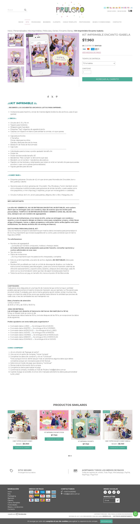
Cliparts (56, 22)
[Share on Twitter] (52, 97)
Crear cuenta (111, 11)
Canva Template (70, 22)
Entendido (106, 521)
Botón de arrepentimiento (122, 516)
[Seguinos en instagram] (105, 492)
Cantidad (86, 69)
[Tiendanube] (17, 515)
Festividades (84, 22)
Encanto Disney (66, 31)
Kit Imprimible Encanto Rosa (54, 432)
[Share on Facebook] (48, 97)
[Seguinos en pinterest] (118, 492)
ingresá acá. (107, 516)
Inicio (20, 22)
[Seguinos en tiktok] (114, 492)
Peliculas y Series (50, 31)
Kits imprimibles (35, 31)
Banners (47, 22)
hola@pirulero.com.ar (72, 494)
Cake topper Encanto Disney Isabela (117, 441)
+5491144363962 (70, 492)
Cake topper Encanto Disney (22, 441)
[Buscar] (25, 10)
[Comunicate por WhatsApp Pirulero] (135, 513)
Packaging (36, 22)
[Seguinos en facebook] (109, 492)
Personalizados (20, 31)
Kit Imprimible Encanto (86, 441)
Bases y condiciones (101, 22)
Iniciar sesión (121, 11)
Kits (27, 22)
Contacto (117, 22)
